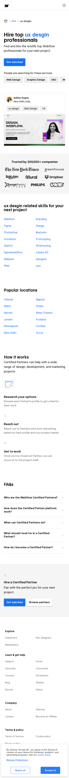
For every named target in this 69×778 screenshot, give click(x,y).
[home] (6, 6)
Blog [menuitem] (7, 682)
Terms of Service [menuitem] (14, 736)
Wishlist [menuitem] (40, 682)
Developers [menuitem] (42, 675)
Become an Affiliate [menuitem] (46, 716)
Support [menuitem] (9, 661)
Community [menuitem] (42, 668)
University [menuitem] (10, 668)
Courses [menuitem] (9, 675)
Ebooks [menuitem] (9, 689)
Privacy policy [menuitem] (12, 743)
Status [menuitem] (39, 689)
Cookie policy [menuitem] (43, 736)
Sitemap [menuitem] (40, 709)
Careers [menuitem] (9, 716)
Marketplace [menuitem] (11, 645)
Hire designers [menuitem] (43, 637)
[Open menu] (64, 5)
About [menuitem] (8, 709)
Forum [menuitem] (39, 661)
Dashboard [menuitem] (11, 637)
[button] (43, 108)
